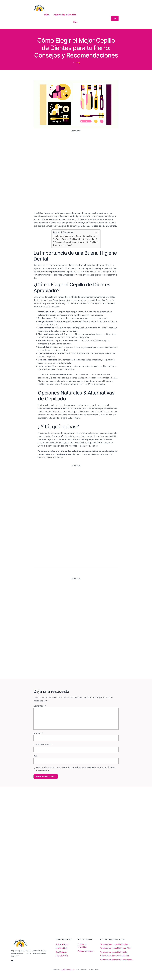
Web (35, 756)
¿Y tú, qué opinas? (63, 245)
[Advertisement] (76, 171)
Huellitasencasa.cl (67, 970)
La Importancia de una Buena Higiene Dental (75, 236)
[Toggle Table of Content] (95, 232)
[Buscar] (115, 18)
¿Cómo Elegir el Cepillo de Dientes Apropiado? (76, 239)
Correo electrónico (43, 744)
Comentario (39, 706)
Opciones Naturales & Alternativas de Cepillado (76, 242)
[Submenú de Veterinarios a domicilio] (77, 14)
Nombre (38, 733)
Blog (78, 62)
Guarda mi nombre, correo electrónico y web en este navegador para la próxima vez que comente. (76, 769)
